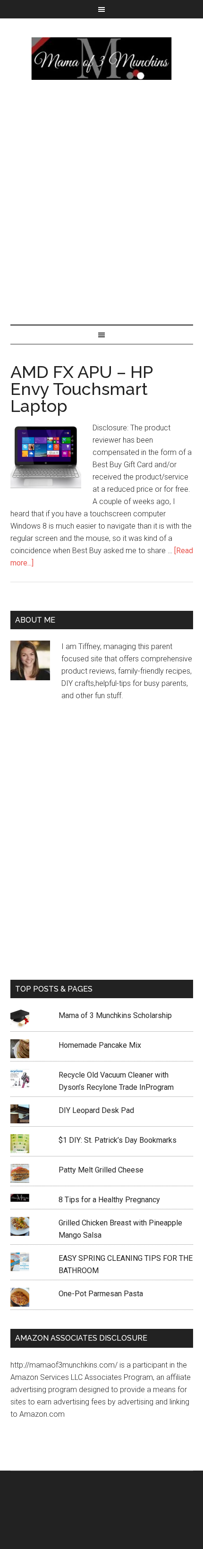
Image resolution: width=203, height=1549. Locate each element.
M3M (101, 58)
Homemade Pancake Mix (100, 1045)
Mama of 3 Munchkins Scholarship (115, 1015)
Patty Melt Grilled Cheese (101, 1169)
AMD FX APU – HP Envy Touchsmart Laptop (81, 389)
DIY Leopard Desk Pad (96, 1110)
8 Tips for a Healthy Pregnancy (109, 1199)
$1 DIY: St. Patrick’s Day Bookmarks (118, 1140)
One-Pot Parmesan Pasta (101, 1293)
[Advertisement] (101, 200)
